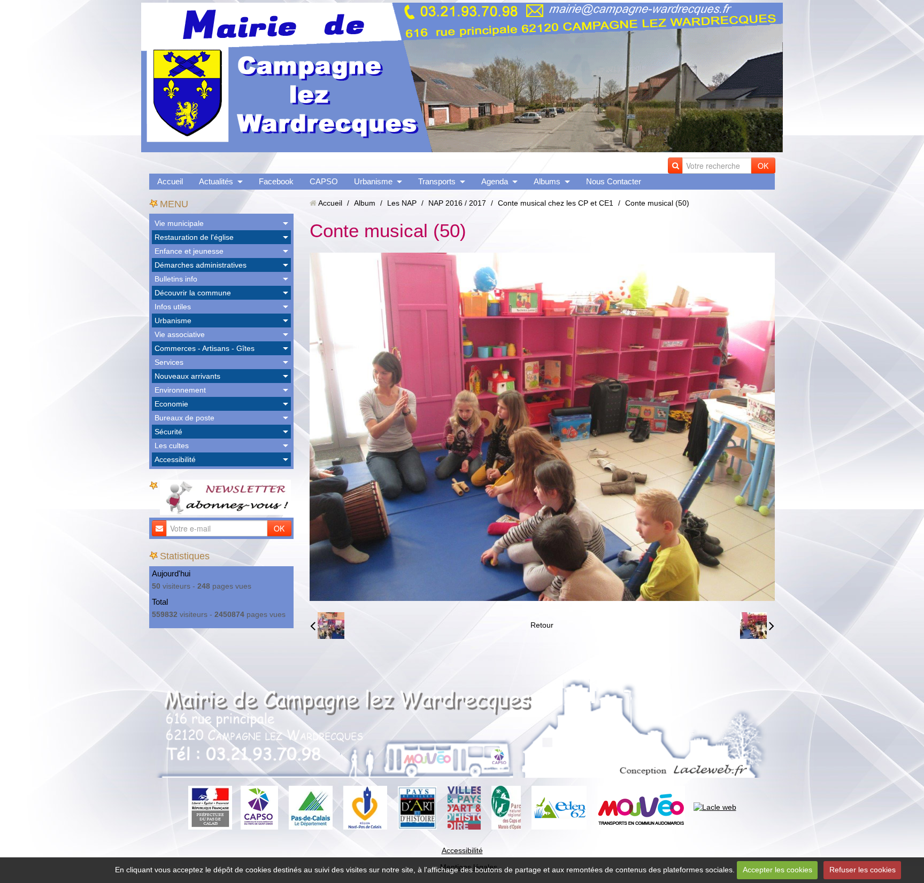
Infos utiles (173, 306)
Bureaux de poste (184, 417)
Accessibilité (175, 459)
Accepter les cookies (777, 869)
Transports (437, 181)
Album (364, 203)
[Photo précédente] (327, 625)
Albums (547, 181)
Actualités (216, 181)
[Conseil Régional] (365, 807)
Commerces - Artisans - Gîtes (205, 348)
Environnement (180, 390)
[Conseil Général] (311, 807)
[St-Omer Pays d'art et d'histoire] (417, 807)
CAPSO (324, 181)
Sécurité (168, 431)
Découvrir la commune (193, 292)
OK (763, 165)
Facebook (276, 181)
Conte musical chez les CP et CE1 (555, 203)
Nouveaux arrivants (187, 376)
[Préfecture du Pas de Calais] (210, 807)
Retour (541, 625)
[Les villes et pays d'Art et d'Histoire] (464, 807)
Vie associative (180, 334)
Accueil (170, 181)
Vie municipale (179, 223)
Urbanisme (373, 181)
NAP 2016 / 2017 (457, 203)
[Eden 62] (559, 807)
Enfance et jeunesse (189, 251)
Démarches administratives (201, 265)
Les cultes (172, 445)
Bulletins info (176, 279)
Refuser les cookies (862, 869)
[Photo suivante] (757, 625)
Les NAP (402, 203)
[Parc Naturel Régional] (506, 807)
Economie (171, 404)
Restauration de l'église (194, 237)
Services (169, 362)
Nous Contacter (613, 181)
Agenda (494, 181)
